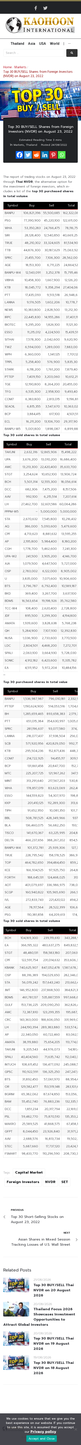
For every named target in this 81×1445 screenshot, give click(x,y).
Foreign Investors (23, 1182)
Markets (20, 67)
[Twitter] (45, 8)
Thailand (31, 145)
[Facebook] (19, 155)
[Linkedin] (45, 155)
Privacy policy (43, 1431)
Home (7, 67)
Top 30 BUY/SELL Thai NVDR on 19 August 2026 (53, 1343)
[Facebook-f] (35, 8)
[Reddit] (36, 155)
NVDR (50, 1182)
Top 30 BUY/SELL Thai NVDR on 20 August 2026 (53, 1290)
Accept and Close (42, 1439)
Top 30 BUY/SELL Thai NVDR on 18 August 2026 (53, 1368)
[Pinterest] (53, 155)
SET (64, 1182)
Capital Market (29, 1172)
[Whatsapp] (61, 155)
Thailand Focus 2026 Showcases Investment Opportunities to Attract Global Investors (39, 1317)
